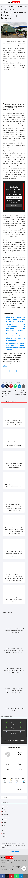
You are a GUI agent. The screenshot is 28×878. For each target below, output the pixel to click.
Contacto (4, 869)
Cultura (4, 811)
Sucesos (4, 831)
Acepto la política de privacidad (15, 201)
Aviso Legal (4, 866)
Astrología (5, 806)
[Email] (23, 386)
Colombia (6, 371)
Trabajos (4, 836)
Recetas (4, 828)
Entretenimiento (6, 817)
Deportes (5, 814)
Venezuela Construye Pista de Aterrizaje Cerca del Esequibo (6, 393)
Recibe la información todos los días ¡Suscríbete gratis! (14, 191)
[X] (7, 386)
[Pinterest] (11, 386)
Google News (14, 851)
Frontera (20, 371)
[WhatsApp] (15, 386)
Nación (4, 825)
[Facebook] (3, 386)
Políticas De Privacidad (15, 866)
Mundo (4, 822)
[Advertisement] (14, 86)
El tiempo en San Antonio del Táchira (14, 789)
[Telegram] (19, 386)
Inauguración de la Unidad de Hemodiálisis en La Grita (20, 393)
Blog (3, 809)
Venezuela (6, 373)
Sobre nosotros (21, 868)
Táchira (4, 833)
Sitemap (11, 869)
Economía (13, 371)
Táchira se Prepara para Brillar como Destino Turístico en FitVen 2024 (15, 319)
